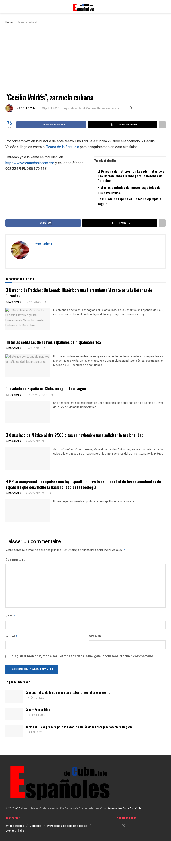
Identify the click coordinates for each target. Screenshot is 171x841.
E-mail (11, 636)
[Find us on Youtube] (135, 825)
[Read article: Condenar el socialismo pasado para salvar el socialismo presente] (14, 696)
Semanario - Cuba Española (124, 808)
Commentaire (16, 559)
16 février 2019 (36, 715)
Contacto (35, 826)
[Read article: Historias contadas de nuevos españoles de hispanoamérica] (27, 365)
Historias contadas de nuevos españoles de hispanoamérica (129, 189)
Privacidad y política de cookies (67, 826)
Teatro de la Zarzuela (62, 147)
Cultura (91, 108)
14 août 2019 (35, 732)
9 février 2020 (35, 698)
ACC (17, 808)
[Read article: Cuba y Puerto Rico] (14, 714)
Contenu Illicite (14, 831)
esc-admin (27, 108)
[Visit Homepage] (85, 6)
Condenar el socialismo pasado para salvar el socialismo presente (67, 692)
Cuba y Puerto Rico (37, 709)
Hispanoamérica (108, 108)
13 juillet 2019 (50, 108)
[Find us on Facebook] (118, 825)
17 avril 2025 (33, 302)
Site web (95, 636)
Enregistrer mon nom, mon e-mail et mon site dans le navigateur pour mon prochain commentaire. (82, 656)
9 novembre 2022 (35, 441)
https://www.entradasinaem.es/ (29, 163)
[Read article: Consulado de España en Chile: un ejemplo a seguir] (27, 412)
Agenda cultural (27, 22)
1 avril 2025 (32, 348)
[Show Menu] (7, 6)
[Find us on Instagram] (129, 825)
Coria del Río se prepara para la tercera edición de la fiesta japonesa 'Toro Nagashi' (79, 727)
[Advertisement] (85, 58)
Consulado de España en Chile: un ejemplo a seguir (129, 201)
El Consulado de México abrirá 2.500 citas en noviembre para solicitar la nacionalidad (74, 435)
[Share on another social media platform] (162, 124)
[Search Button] (164, 6)
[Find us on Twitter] (123, 825)
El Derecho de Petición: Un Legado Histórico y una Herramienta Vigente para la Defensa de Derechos (131, 176)
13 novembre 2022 (36, 395)
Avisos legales (14, 826)
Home (9, 22)
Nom (10, 616)
